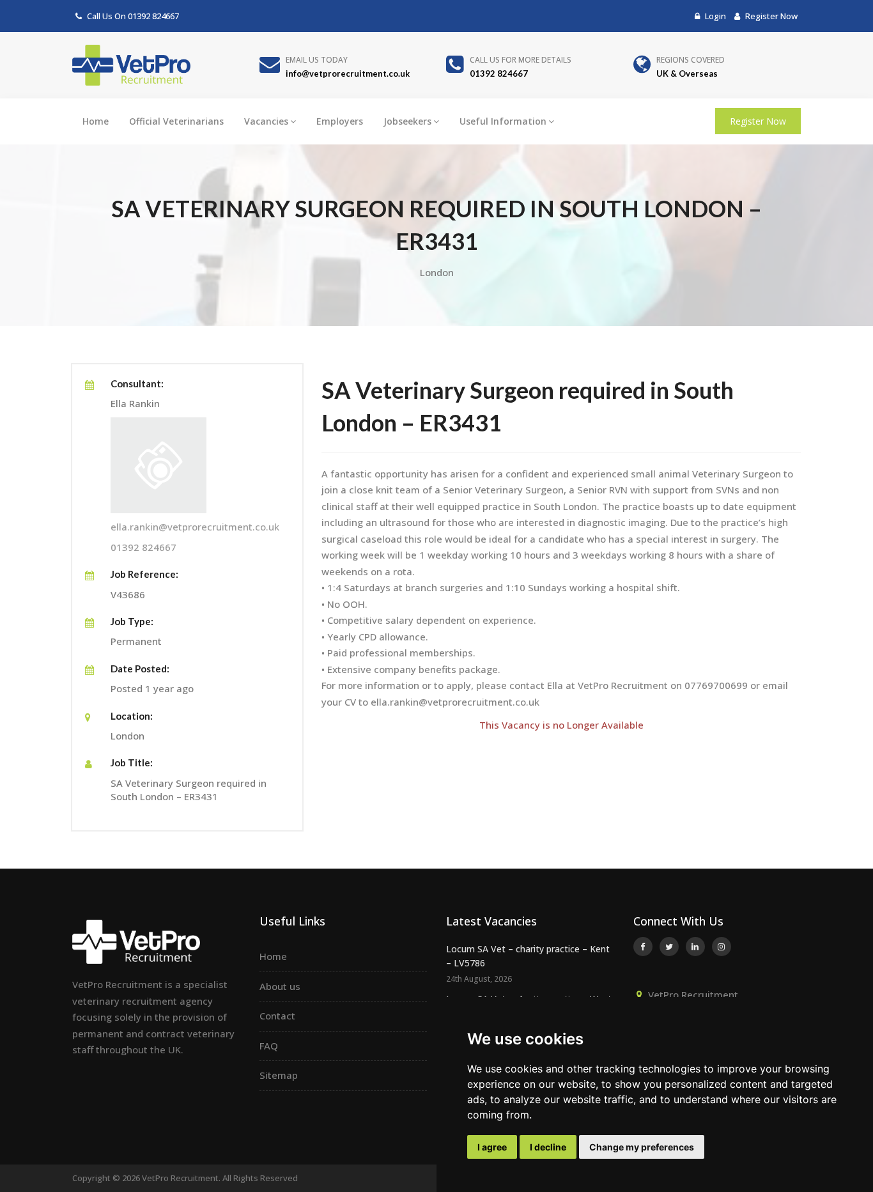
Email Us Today (317, 59)
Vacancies (266, 121)
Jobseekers (407, 121)
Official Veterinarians (176, 121)
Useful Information (503, 121)
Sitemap (278, 1075)
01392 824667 (153, 16)
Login (714, 16)
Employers (339, 121)
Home (95, 121)
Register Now (770, 16)
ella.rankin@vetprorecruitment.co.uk (195, 526)
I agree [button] (492, 1147)
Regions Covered (690, 59)
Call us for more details (520, 59)
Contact (277, 1015)
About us (279, 986)
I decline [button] (548, 1147)
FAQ (268, 1045)
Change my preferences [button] (641, 1147)
